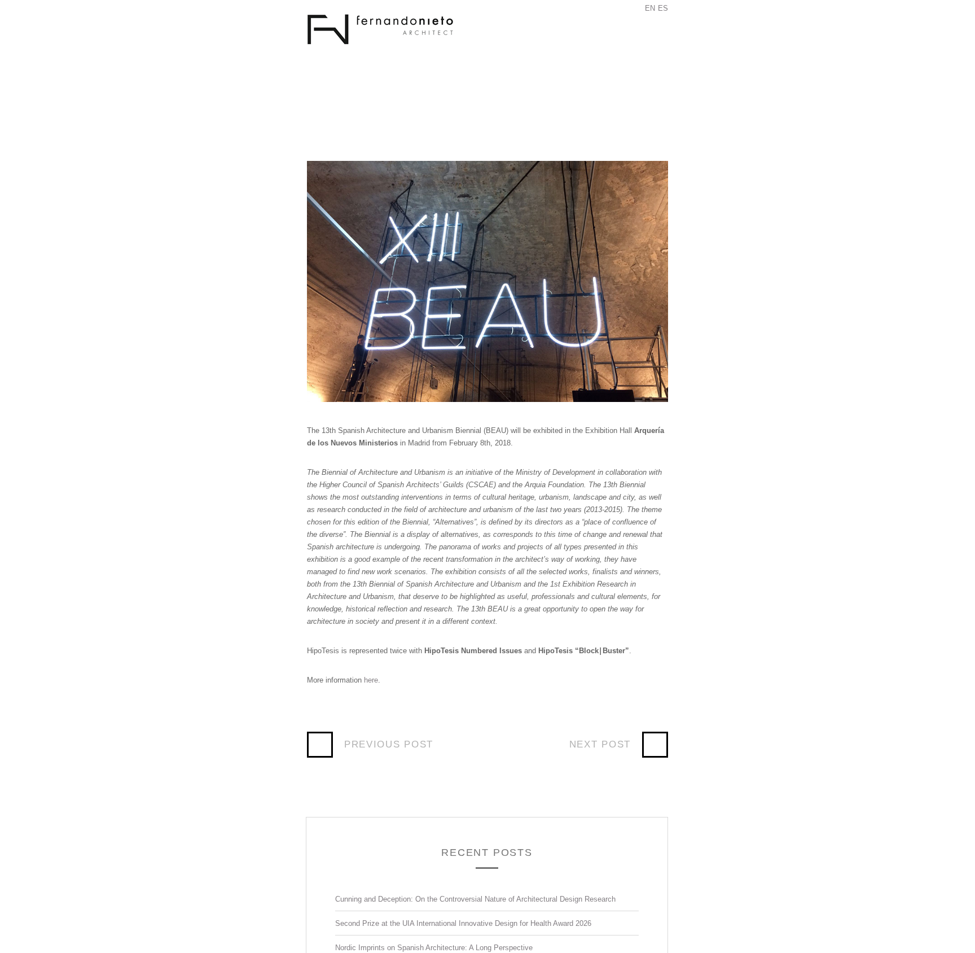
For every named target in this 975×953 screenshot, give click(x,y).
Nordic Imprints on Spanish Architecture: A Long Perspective (434, 947)
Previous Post (388, 744)
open (639, 42)
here (371, 680)
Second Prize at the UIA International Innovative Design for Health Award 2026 (463, 923)
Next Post (600, 744)
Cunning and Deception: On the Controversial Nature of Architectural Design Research (475, 899)
